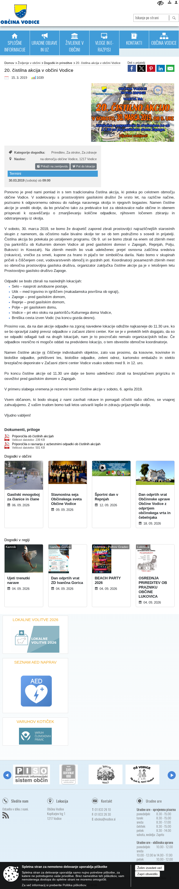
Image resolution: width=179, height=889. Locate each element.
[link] (131, 68)
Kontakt (106, 801)
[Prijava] (176, 2)
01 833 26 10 (103, 809)
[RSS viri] (6, 816)
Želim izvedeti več (149, 868)
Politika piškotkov (74, 885)
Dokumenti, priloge (22, 429)
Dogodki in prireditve (58, 63)
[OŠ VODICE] (142, 774)
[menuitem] (15, 43)
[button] (7, 775)
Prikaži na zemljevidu (54, 166)
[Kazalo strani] (169, 2)
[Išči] (174, 18)
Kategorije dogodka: (29, 152)
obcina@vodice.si (105, 819)
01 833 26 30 (103, 814)
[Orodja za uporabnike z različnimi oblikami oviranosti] (160, 3)
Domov (9, 63)
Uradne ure (154, 801)
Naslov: (20, 159)
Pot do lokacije (85, 166)
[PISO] (31, 774)
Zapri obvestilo (147, 874)
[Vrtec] (105, 774)
